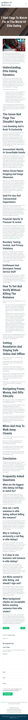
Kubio (17, 717)
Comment (5, 654)
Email (4, 677)
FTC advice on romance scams (13, 238)
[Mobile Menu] (25, 4)
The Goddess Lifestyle (11, 635)
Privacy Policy (4, 702)
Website (4, 683)
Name (4, 672)
